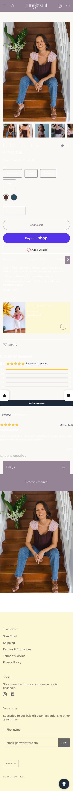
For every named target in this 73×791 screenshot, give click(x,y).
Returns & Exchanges (17, 649)
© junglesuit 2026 (14, 777)
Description (10, 259)
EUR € (9, 763)
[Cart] (68, 6)
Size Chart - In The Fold (19, 160)
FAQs (10, 467)
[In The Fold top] (36, 542)
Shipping (9, 643)
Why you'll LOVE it (36, 259)
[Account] (60, 6)
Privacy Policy (12, 662)
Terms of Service (14, 656)
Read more (10, 290)
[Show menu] (6, 6)
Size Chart (10, 636)
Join (64, 743)
